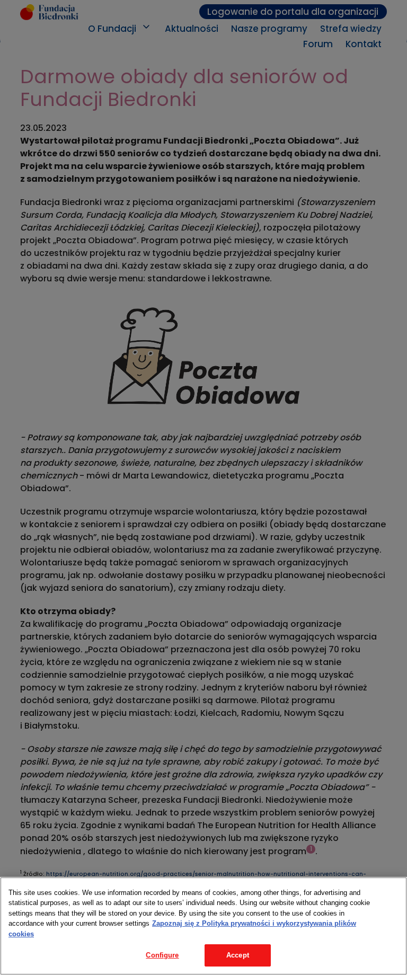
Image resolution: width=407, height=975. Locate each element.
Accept (237, 955)
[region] (203, 926)
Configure (162, 955)
